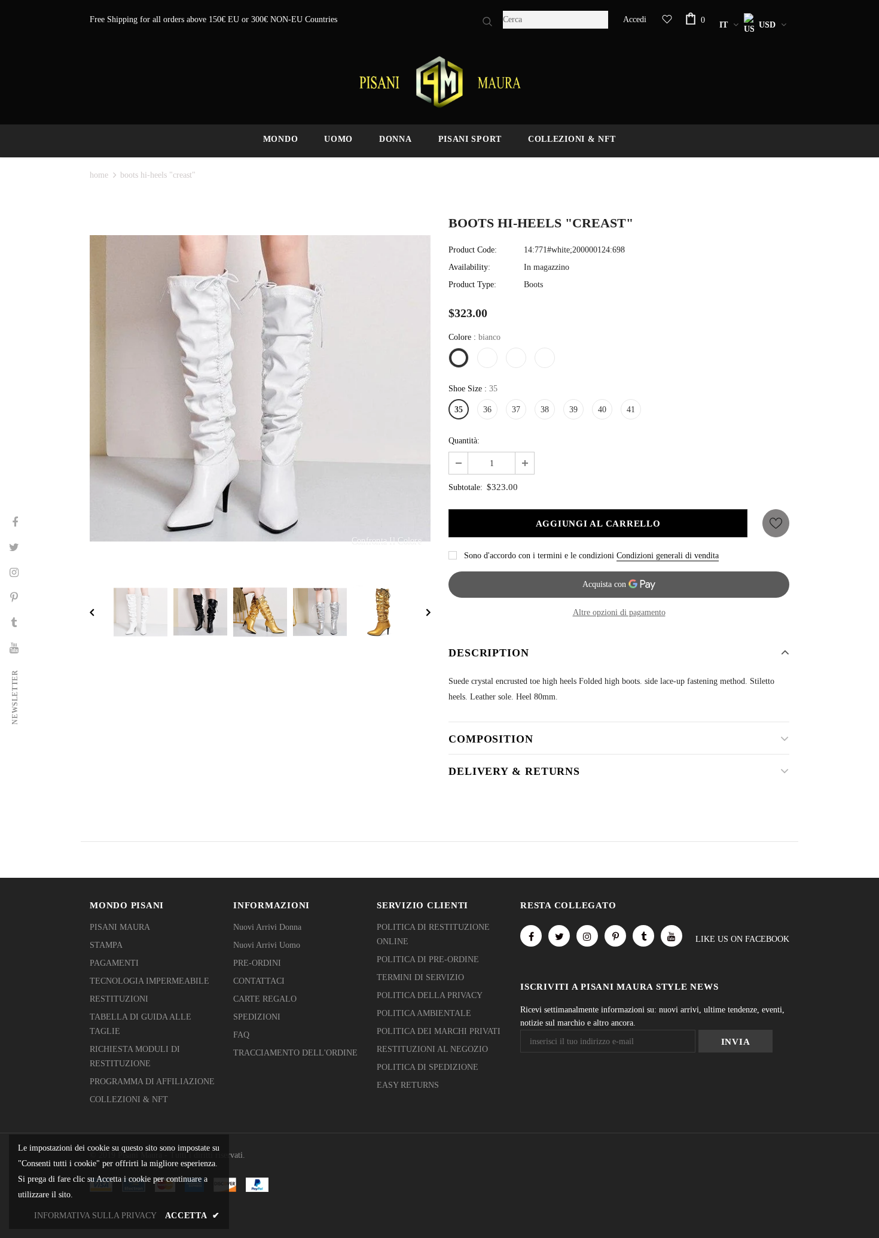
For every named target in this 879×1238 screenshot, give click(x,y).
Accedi (634, 19)
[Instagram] (587, 936)
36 (487, 409)
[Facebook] (531, 936)
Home (99, 175)
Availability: (469, 267)
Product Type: (472, 284)
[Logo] (439, 81)
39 (573, 409)
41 (631, 409)
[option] (260, 388)
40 (602, 409)
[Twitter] (559, 936)
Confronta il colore (387, 540)
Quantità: (464, 440)
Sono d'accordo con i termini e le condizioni (539, 555)
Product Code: (472, 249)
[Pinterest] (615, 936)
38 (545, 409)
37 (516, 409)
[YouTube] (671, 936)
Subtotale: (465, 487)
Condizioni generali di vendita (667, 555)
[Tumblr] (643, 936)
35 (458, 409)
